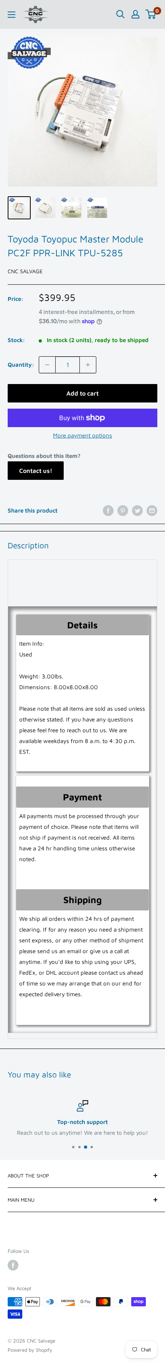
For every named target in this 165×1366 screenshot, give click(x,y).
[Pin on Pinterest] (122, 510)
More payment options (82, 435)
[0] (151, 14)
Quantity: (21, 364)
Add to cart (82, 393)
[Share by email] (152, 510)
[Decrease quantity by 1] (47, 365)
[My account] (135, 14)
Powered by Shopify (30, 1350)
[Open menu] (11, 15)
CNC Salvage (25, 271)
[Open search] (120, 14)
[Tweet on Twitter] (137, 510)
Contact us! (35, 470)
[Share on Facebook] (108, 510)
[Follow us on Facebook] (13, 1265)
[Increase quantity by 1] (88, 365)
